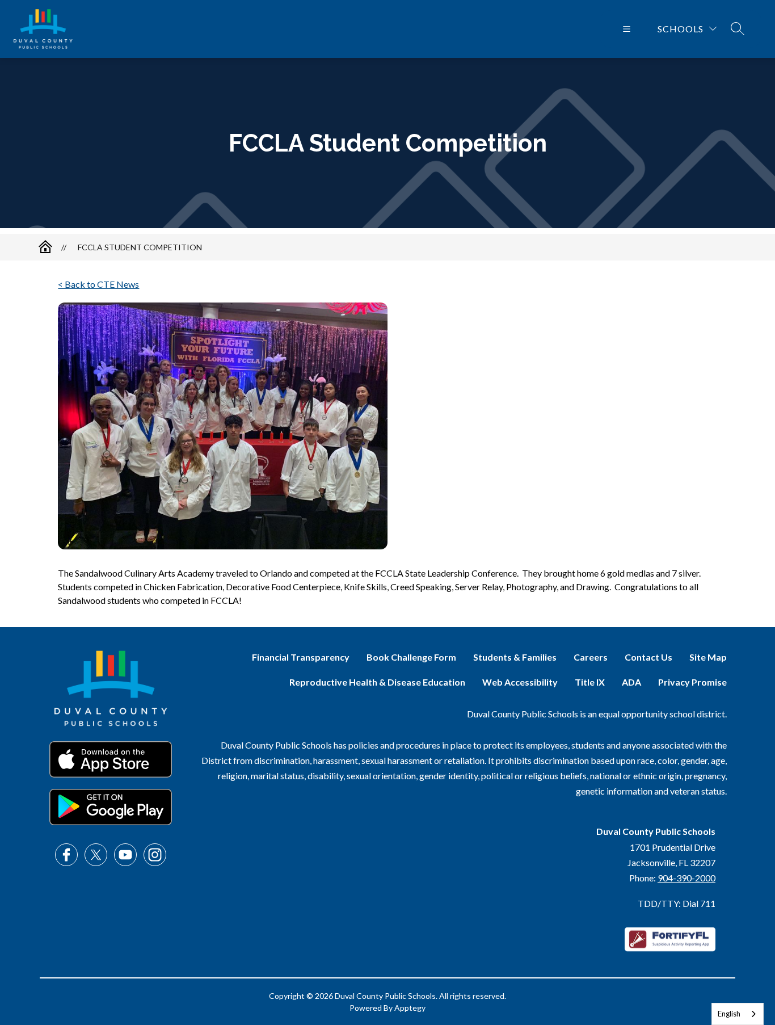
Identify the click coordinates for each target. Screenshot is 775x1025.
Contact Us (648, 657)
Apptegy (410, 1008)
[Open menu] (627, 29)
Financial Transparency (300, 657)
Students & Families (515, 657)
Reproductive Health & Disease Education (377, 682)
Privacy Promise (692, 682)
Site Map (708, 657)
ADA (631, 682)
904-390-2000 (686, 877)
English (729, 1013)
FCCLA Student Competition (140, 247)
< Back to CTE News (98, 284)
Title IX (590, 682)
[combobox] (737, 1014)
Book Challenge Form (411, 657)
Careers (591, 657)
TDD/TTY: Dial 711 (676, 903)
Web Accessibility (520, 682)
